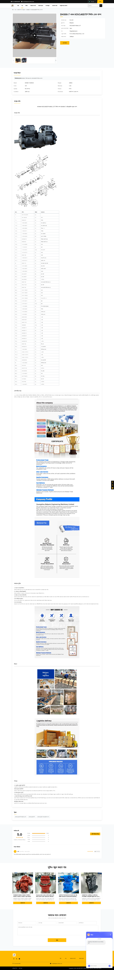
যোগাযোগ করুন (54, 5)
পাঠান (57, 940)
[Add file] (89, 965)
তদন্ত (100, 1)
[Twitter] (17, 959)
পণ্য (22, 5)
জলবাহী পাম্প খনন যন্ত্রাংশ (21, 9)
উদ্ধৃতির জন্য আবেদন (63, 5)
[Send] (110, 965)
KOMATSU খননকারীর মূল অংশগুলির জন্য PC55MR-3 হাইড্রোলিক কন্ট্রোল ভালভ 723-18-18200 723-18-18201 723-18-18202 (91, 897)
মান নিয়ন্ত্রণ (47, 5)
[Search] (100, 5)
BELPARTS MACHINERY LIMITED (86, 968)
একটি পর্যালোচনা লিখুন (95, 833)
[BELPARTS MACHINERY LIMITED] (12, 5)
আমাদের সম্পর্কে (33, 5)
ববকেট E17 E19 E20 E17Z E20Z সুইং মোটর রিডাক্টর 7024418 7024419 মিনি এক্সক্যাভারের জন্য (68, 897)
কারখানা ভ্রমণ (40, 5)
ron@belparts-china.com (28, 1)
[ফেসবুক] (112, 482)
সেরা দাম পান (22, 902)
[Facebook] (14, 959)
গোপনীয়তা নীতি (14, 968)
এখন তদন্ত (65, 42)
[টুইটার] (112, 485)
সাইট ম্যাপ (20, 968)
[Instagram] (19, 959)
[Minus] (110, 935)
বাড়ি (18, 5)
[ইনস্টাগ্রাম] (112, 487)
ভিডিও (27, 5)
